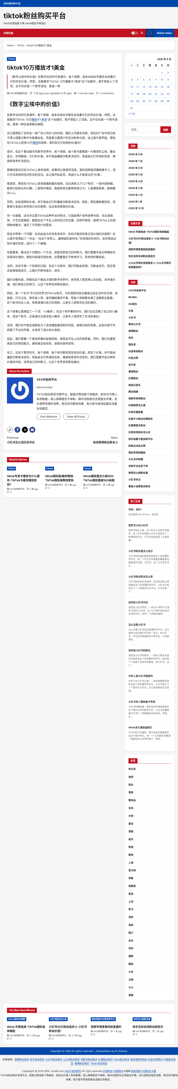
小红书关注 (134, 479)
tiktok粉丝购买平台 (34, 15)
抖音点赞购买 (155, 1059)
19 (143, 94)
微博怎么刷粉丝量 (138, 472)
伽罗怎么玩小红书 (138, 525)
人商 (130, 862)
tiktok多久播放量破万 (140, 727)
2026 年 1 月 (135, 201)
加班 (130, 776)
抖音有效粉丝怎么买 (139, 432)
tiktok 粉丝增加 (99, 1063)
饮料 (130, 948)
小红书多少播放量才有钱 (141, 701)
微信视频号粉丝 (138, 1059)
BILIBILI (132, 297)
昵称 (130, 854)
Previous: (21, 440)
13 (149, 86)
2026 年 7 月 (135, 161)
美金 (44, 119)
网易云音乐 (134, 384)
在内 (130, 940)
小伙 (130, 971)
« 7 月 (131, 113)
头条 (130, 310)
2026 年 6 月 (135, 167)
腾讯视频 (133, 391)
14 (156, 86)
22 (162, 94)
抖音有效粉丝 (135, 351)
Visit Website (48, 416)
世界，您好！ (135, 509)
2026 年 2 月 (135, 194)
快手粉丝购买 (37, 1059)
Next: (105, 440)
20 (149, 94)
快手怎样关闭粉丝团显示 (141, 256)
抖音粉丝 (108, 1071)
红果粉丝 (133, 378)
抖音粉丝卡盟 (148, 1071)
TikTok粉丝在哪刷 (16, 1019)
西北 (130, 784)
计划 (130, 815)
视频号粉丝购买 (89, 1059)
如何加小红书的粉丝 (139, 650)
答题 (130, 831)
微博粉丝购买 (22, 1059)
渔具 (130, 924)
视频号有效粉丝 (136, 398)
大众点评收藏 (135, 459)
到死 (130, 917)
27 (149, 101)
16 (168, 86)
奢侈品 (132, 800)
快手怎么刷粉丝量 (142, 1019)
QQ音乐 (132, 303)
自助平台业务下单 (138, 465)
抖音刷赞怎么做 (136, 405)
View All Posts (76, 416)
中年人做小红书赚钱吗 (140, 675)
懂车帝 (132, 344)
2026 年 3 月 (135, 188)
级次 (130, 839)
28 (156, 101)
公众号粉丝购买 (71, 1059)
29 (162, 101)
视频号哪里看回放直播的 (141, 249)
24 (131, 101)
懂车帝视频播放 (136, 452)
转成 (130, 846)
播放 (34, 119)
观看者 (132, 885)
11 (137, 86)
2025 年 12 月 (136, 208)
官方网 (132, 870)
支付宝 (132, 364)
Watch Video (164, 32)
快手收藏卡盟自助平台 (140, 438)
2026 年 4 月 (135, 181)
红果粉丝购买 (105, 1059)
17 (131, 94)
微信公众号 (134, 324)
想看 (130, 878)
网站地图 (136, 1071)
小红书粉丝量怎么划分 (140, 550)
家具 (130, 893)
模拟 (130, 963)
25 (137, 101)
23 (168, 94)
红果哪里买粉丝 (136, 425)
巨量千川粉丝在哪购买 (140, 418)
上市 (130, 901)
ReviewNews (103, 1051)
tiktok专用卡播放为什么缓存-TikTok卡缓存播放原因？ (23, 480)
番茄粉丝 (133, 371)
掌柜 (130, 792)
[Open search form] (142, 33)
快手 (130, 337)
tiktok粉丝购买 (122, 1059)
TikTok (11, 58)
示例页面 (8, 32)
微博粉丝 (133, 330)
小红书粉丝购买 (53, 1059)
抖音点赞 (133, 357)
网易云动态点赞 (136, 445)
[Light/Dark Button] (134, 33)
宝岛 (130, 807)
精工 (130, 932)
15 (162, 86)
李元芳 (132, 768)
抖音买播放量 (135, 411)
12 (143, 86)
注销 (130, 979)
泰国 (130, 994)
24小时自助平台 (18, 93)
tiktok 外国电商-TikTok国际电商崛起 (148, 231)
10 (131, 86)
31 (131, 108)
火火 (130, 987)
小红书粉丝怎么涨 (58, 1019)
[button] (10, 430)
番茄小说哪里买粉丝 (139, 486)
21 (156, 94)
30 (168, 101)
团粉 (130, 956)
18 (137, 94)
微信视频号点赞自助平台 (103, 1019)
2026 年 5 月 (135, 174)
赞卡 (130, 909)
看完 (130, 823)
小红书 (132, 317)
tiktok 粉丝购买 (72, 1071)
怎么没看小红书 (136, 624)
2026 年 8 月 (135, 154)
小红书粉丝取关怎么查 (140, 576)
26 (143, 101)
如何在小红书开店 (138, 602)
